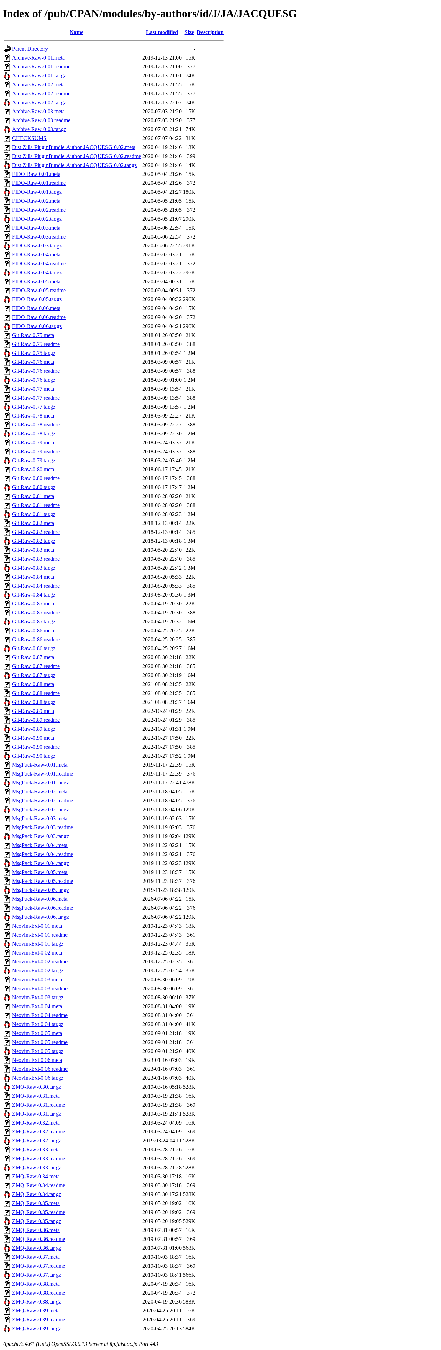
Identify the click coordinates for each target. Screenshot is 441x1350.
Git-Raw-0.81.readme (36, 505)
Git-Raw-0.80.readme (36, 478)
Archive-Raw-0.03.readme (41, 120)
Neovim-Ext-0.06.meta (37, 1060)
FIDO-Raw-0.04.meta (36, 254)
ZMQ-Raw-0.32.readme (38, 1132)
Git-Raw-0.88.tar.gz (33, 702)
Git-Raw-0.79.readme (36, 451)
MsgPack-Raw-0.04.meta (40, 845)
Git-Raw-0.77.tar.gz (33, 407)
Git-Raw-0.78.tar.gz (33, 433)
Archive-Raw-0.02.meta (38, 84)
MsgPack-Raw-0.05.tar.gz (40, 890)
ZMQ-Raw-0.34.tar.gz (36, 1194)
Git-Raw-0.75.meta (33, 335)
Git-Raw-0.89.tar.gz (33, 729)
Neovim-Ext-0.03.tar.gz (37, 997)
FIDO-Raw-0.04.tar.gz (37, 272)
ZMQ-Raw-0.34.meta (36, 1176)
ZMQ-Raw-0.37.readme (38, 1266)
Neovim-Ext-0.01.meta (37, 926)
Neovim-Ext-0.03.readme (40, 988)
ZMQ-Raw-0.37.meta (36, 1257)
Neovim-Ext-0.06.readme (40, 1069)
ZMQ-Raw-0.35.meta (36, 1203)
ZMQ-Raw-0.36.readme (38, 1239)
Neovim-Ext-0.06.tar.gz (37, 1078)
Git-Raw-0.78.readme (36, 425)
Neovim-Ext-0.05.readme (40, 1042)
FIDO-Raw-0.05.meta (36, 281)
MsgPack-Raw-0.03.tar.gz (40, 836)
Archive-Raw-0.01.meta (38, 58)
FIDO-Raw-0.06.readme (39, 317)
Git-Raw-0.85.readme (36, 612)
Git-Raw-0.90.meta (33, 738)
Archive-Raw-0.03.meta (38, 111)
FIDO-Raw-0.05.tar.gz (37, 299)
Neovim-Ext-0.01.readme (40, 935)
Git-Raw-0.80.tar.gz (33, 487)
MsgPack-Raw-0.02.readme (42, 800)
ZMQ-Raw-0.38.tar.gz (36, 1302)
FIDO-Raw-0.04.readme (39, 263)
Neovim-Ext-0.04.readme (40, 1015)
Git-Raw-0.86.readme (36, 639)
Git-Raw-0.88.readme (36, 693)
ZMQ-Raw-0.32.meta (36, 1123)
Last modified (162, 32)
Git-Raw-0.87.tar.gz (33, 675)
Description (210, 32)
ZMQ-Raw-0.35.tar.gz (36, 1221)
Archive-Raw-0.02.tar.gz (39, 102)
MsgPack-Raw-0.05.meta (40, 872)
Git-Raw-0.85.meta (33, 604)
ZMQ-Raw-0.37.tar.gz (36, 1275)
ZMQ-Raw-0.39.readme (38, 1319)
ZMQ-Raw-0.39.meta (36, 1311)
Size (189, 32)
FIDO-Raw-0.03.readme (39, 237)
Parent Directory (30, 49)
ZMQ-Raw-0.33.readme (38, 1158)
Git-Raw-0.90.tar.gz (33, 756)
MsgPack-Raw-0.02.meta (40, 791)
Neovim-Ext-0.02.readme (40, 961)
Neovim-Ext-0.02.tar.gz (37, 970)
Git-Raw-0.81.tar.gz (33, 514)
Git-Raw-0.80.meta (33, 469)
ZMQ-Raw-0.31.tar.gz (36, 1114)
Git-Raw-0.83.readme (36, 559)
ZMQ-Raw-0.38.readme (38, 1293)
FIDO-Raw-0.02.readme (39, 210)
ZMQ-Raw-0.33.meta (36, 1149)
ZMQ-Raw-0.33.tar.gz (36, 1167)
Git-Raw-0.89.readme (36, 720)
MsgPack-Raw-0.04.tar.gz (40, 863)
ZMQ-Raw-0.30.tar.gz (36, 1087)
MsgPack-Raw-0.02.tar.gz (40, 809)
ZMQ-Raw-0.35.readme (38, 1212)
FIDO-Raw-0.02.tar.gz (37, 219)
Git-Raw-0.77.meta (33, 389)
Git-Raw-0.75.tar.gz (33, 353)
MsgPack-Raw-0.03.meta (40, 818)
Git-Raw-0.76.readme (36, 371)
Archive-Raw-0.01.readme (41, 67)
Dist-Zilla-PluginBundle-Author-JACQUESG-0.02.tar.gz (74, 165)
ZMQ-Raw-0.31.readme (38, 1105)
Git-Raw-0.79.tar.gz (33, 460)
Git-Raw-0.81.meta (33, 496)
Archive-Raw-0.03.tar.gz (39, 129)
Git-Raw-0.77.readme (36, 398)
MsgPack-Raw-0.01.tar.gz (40, 782)
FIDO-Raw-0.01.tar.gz (37, 192)
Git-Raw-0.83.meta (33, 550)
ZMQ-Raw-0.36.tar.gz (36, 1248)
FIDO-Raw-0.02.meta (36, 201)
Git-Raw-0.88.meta (33, 684)
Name (76, 32)
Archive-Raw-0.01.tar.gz (39, 75)
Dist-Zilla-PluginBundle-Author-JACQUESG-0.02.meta (73, 147)
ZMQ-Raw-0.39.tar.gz (36, 1328)
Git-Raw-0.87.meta (33, 657)
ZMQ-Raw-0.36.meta (36, 1230)
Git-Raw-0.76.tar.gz (33, 380)
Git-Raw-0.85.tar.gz (33, 621)
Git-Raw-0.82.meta (33, 523)
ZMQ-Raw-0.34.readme (38, 1185)
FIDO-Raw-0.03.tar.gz (37, 246)
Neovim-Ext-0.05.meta (37, 1033)
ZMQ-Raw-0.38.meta (36, 1284)
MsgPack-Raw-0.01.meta (40, 765)
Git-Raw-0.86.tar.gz (33, 648)
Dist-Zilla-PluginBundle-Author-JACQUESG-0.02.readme (76, 156)
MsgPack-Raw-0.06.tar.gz (40, 917)
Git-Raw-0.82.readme (36, 532)
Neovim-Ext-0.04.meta (37, 1006)
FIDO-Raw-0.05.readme (39, 290)
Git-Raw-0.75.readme (36, 344)
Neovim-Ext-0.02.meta (37, 953)
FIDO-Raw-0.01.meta (36, 174)
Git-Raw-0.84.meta (33, 577)
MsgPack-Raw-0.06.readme (42, 908)
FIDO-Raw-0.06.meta (36, 308)
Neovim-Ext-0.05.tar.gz (37, 1051)
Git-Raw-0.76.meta (33, 362)
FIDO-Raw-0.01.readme (39, 183)
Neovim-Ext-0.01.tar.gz (37, 944)
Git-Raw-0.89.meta (33, 711)
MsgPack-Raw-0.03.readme (42, 827)
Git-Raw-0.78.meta (33, 416)
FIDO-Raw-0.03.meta (36, 228)
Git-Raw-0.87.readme (36, 666)
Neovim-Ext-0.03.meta (37, 979)
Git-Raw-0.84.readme (36, 586)
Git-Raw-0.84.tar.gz (33, 595)
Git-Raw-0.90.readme (36, 747)
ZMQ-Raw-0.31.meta (36, 1096)
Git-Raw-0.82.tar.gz (33, 541)
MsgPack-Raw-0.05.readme (42, 881)
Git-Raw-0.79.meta (33, 442)
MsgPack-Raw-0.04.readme (42, 854)
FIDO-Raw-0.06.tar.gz (37, 326)
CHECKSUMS (29, 138)
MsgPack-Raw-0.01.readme (42, 774)
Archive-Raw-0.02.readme (41, 93)
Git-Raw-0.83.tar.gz (33, 568)
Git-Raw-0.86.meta (33, 630)
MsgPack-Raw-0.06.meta (40, 899)
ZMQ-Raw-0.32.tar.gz (36, 1140)
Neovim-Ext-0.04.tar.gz (37, 1024)
